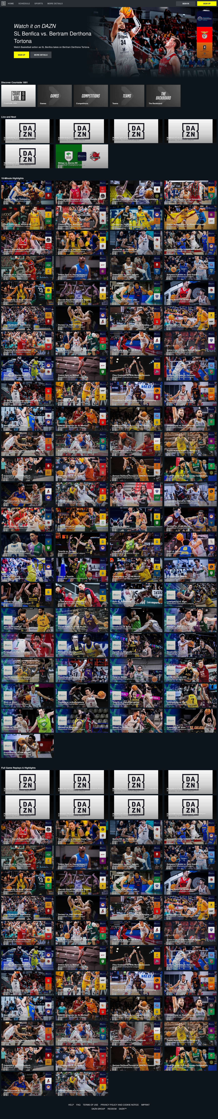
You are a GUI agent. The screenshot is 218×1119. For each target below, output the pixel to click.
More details (55, 4)
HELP (71, 1104)
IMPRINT (145, 1104)
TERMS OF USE (90, 1104)
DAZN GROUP (98, 1108)
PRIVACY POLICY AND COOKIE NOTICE (120, 1104)
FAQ (78, 1104)
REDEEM (112, 1108)
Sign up (206, 3)
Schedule (24, 4)
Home (11, 4)
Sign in (185, 3)
